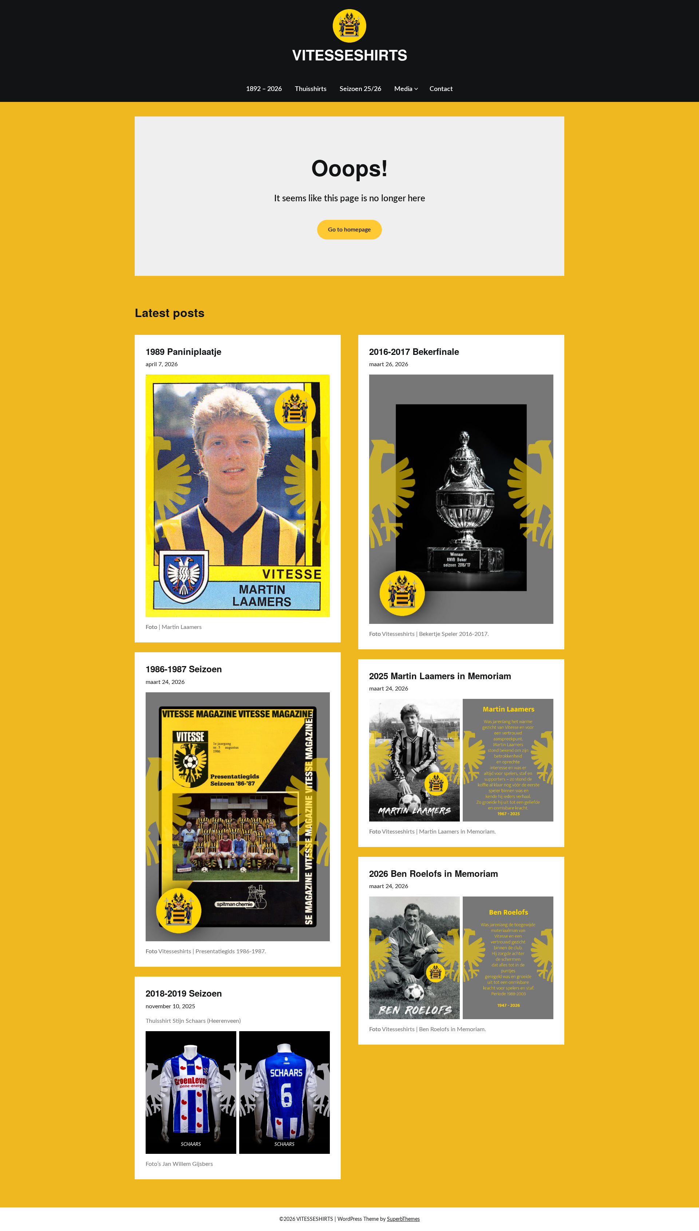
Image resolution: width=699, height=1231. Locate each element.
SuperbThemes (403, 1219)
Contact (441, 89)
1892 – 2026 (264, 89)
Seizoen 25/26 (360, 89)
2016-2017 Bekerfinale (414, 351)
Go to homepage (349, 230)
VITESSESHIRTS (349, 54)
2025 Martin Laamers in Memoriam (440, 675)
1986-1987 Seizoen (184, 668)
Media (403, 89)
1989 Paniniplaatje (183, 351)
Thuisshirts (311, 89)
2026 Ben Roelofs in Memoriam (433, 873)
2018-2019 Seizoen (184, 993)
